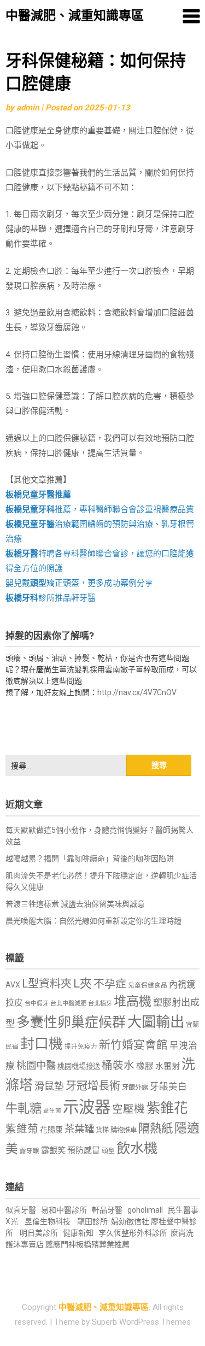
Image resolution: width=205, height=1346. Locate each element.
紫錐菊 (21, 1128)
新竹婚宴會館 (133, 1044)
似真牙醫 (20, 1210)
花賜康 (51, 1129)
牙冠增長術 (93, 1085)
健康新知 (78, 1233)
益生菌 (52, 1110)
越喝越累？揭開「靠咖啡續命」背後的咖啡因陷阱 (89, 858)
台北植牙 (100, 1003)
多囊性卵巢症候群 (71, 1022)
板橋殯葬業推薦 (103, 1244)
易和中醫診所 (64, 1210)
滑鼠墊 (49, 1086)
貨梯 (102, 1130)
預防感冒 (83, 1150)
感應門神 (60, 1244)
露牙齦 (29, 1151)
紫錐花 (167, 1108)
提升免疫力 (81, 1046)
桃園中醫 (36, 1065)
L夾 (82, 983)
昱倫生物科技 (48, 1221)
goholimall (145, 1210)
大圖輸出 (155, 1022)
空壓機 (128, 1109)
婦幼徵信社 (131, 1221)
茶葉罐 (79, 1129)
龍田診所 (92, 1221)
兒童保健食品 (147, 985)
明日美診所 (38, 1233)
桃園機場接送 (78, 1066)
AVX (12, 984)
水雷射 (167, 1066)
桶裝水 (118, 1065)
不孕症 (109, 984)
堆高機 (132, 1001)
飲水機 (136, 1148)
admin (27, 108)
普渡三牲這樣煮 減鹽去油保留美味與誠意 (75, 904)
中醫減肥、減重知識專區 (74, 15)
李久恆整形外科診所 (133, 1233)
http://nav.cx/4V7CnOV (137, 692)
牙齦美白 (168, 1086)
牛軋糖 (23, 1108)
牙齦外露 (135, 1087)
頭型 (108, 1151)
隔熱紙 (155, 1128)
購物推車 (123, 1130)
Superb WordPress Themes (141, 1322)
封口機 (41, 1044)
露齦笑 (53, 1150)
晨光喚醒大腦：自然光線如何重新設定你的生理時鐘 (93, 920)
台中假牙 (37, 1003)
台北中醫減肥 (68, 1003)
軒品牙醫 (107, 1210)
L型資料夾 (47, 983)
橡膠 (145, 1066)
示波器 (86, 1107)
